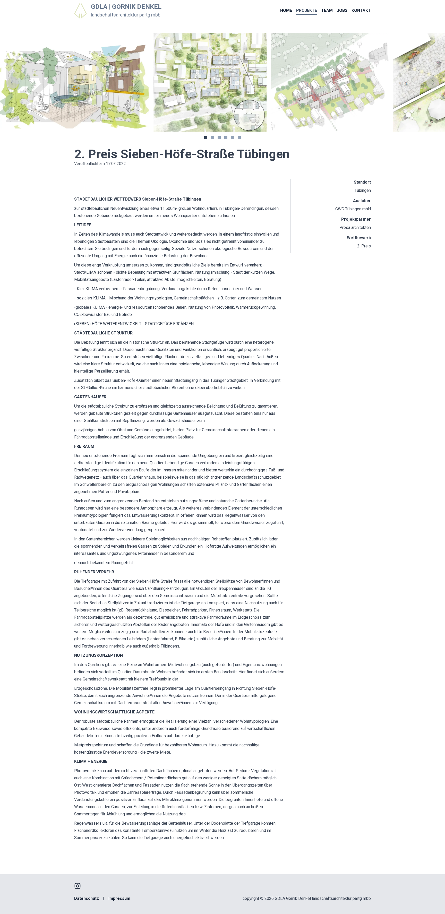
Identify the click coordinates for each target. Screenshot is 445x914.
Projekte (306, 10)
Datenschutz (86, 898)
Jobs (342, 10)
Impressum (119, 898)
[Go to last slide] (12, 82)
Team (327, 10)
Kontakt (361, 10)
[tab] (205, 137)
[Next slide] (432, 82)
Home (286, 10)
